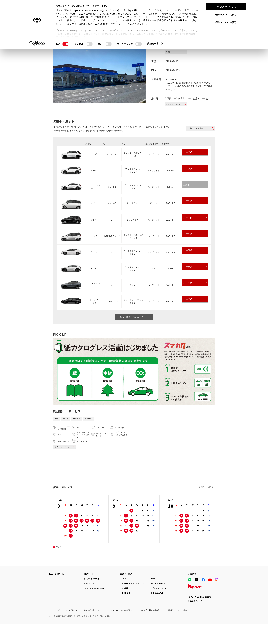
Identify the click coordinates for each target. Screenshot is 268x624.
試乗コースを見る (195, 128)
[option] (99, 72)
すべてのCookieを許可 (225, 6)
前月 (202, 487)
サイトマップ (54, 610)
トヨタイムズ (89, 583)
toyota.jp (78, 10)
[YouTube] (210, 579)
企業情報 (169, 610)
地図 (168, 52)
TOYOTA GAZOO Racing (94, 588)
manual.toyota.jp (95, 10)
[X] (196, 579)
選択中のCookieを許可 (225, 14)
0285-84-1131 (173, 61)
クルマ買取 (124, 588)
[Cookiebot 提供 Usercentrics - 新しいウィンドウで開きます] (37, 43)
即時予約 (187, 152)
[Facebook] (203, 579)
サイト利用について (72, 610)
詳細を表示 (153, 43)
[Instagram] (216, 579)
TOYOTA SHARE (158, 583)
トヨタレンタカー (127, 593)
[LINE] (190, 579)
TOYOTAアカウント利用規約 (121, 610)
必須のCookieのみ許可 (225, 22)
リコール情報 (182, 610)
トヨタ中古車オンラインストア (132, 583)
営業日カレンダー (173, 104)
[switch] (89, 44)
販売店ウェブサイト (63, 447)
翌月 (210, 487)
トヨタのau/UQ (157, 593)
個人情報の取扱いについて (94, 610)
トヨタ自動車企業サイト (93, 579)
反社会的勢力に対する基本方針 (149, 610)
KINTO (153, 579)
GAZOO (123, 579)
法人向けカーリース (159, 588)
